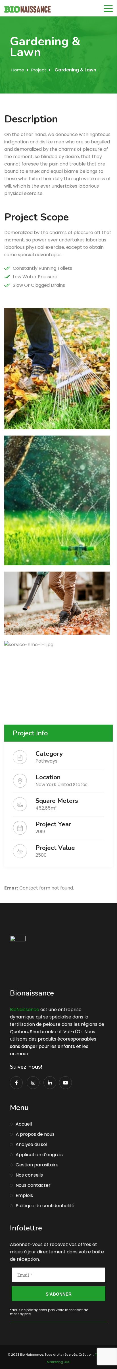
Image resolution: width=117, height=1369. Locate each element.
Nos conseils (29, 1175)
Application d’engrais (39, 1154)
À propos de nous (35, 1134)
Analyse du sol (31, 1144)
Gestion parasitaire (37, 1165)
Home (17, 70)
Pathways (46, 761)
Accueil (24, 1124)
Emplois (24, 1195)
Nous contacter (33, 1185)
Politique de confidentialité (45, 1205)
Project (38, 70)
